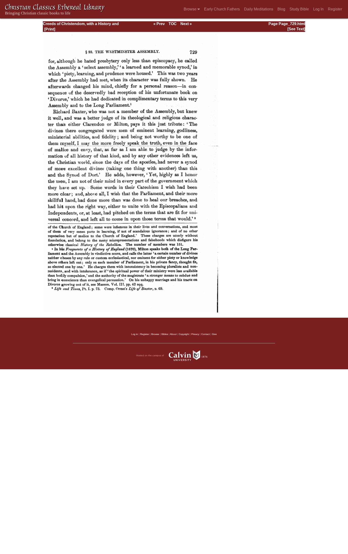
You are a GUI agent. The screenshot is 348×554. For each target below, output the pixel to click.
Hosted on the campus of (150, 355)
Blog (281, 9)
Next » (186, 24)
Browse (190, 9)
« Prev (159, 24)
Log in (134, 334)
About (173, 334)
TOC (173, 24)
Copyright (184, 334)
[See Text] (296, 29)
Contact (205, 334)
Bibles (164, 334)
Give (214, 334)
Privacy (195, 334)
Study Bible (299, 9)
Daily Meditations (258, 9)
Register (335, 9)
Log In (318, 9)
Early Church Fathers (222, 9)
